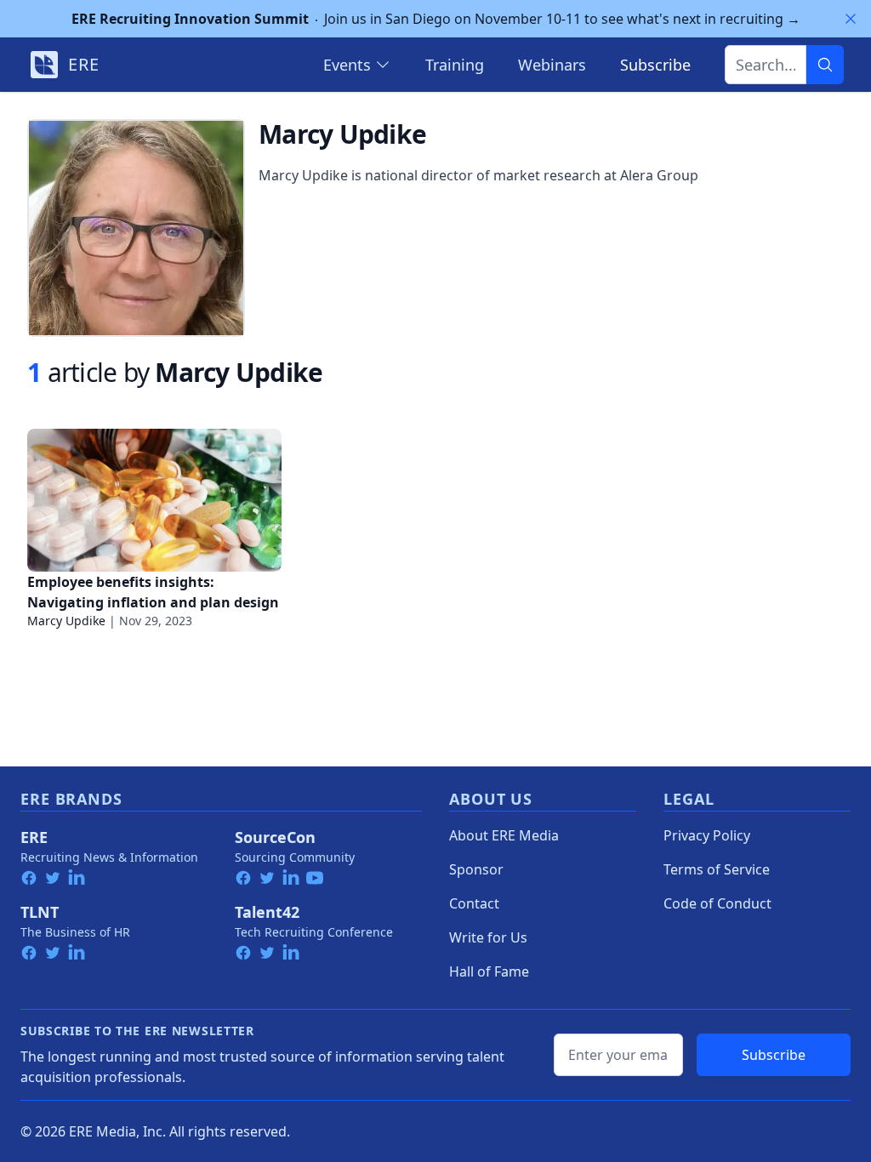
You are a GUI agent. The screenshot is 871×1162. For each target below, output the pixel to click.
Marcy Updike (66, 620)
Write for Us (488, 937)
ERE (34, 837)
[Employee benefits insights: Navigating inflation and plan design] (154, 500)
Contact (474, 903)
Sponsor (476, 869)
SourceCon (275, 837)
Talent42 (267, 912)
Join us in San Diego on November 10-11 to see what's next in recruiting (435, 18)
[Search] (825, 64)
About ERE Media (504, 835)
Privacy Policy (706, 835)
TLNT (39, 912)
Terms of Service (716, 869)
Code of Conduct (717, 903)
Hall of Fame (489, 971)
